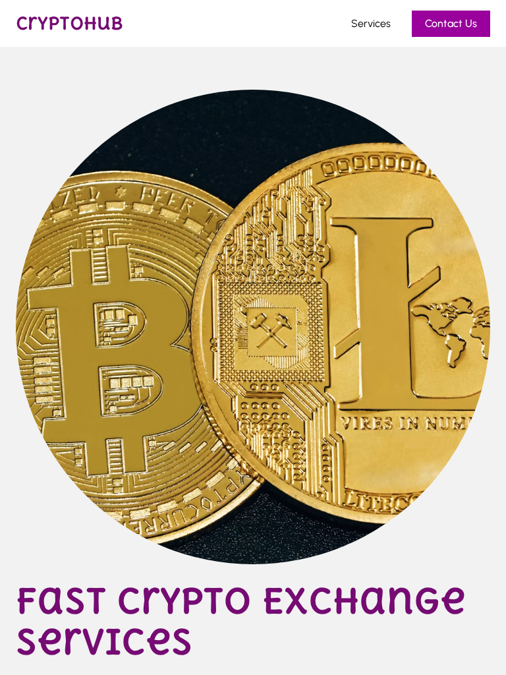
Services (371, 23)
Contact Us (451, 23)
